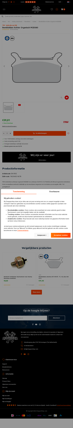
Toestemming (19, 191)
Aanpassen (41, 235)
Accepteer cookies (61, 235)
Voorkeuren (54, 191)
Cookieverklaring (22, 230)
